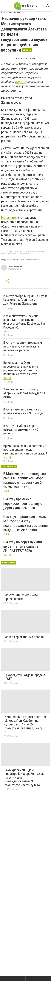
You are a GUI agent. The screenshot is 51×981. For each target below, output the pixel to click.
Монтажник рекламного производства (21, 597)
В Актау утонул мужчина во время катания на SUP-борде (23, 411)
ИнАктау (20, 82)
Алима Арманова (15, 266)
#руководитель (32, 259)
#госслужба (18, 259)
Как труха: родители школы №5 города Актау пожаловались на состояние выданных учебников (25, 523)
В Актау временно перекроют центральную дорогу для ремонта (22, 503)
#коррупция (6, 259)
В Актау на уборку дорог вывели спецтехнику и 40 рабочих (20, 429)
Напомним (8, 217)
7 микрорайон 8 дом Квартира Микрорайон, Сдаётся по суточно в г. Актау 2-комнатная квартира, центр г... (25, 724)
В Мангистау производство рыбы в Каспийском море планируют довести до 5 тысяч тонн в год (24, 480)
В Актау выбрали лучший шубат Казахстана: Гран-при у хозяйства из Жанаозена (25, 299)
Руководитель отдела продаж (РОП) (24, 677)
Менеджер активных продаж (24, 637)
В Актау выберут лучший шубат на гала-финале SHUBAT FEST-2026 (22, 546)
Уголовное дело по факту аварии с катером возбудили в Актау (24, 393)
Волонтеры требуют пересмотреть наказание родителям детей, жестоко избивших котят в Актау (21, 368)
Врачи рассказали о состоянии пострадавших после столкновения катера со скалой (25, 449)
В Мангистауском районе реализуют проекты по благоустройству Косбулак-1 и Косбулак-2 (24, 321)
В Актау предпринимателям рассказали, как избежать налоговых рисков (22, 346)
